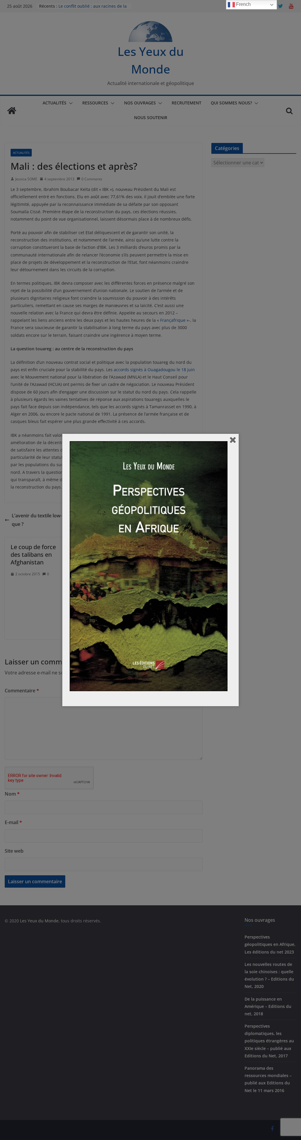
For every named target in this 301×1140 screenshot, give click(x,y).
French (243, 4)
